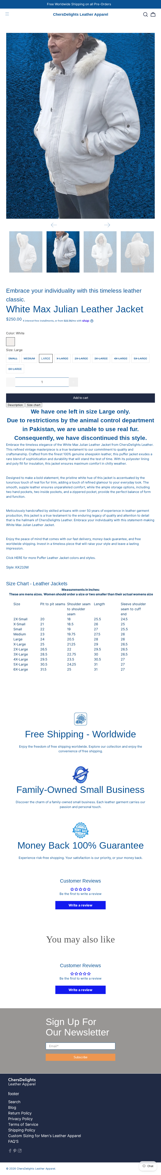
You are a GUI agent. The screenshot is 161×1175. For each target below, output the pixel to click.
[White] (10, 341)
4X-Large (120, 358)
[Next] (107, 225)
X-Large (62, 358)
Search (14, 1102)
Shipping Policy (21, 1130)
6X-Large (15, 369)
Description (15, 405)
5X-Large (140, 358)
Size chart (33, 405)
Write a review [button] (80, 905)
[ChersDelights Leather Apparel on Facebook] (10, 1151)
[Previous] (54, 225)
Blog (12, 1107)
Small (12, 358)
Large (45, 358)
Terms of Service (23, 1124)
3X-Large (101, 358)
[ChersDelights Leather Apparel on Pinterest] (15, 1151)
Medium (29, 358)
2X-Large (81, 358)
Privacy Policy (20, 1119)
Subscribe (80, 1057)
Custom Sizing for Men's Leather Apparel (44, 1136)
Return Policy (20, 1113)
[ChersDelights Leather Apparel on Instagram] (20, 1151)
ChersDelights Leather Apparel (36, 1168)
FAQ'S (13, 1141)
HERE (18, 558)
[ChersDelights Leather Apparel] (58, 1084)
